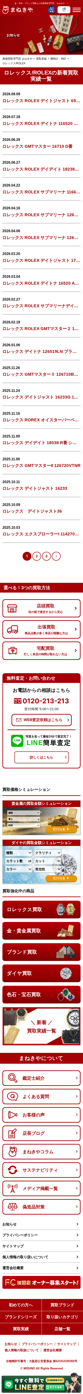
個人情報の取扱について (22, 1350)
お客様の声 (34, 1114)
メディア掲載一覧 (40, 1188)
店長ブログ (34, 1133)
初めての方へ (21, 1305)
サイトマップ (13, 1246)
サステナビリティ (40, 1170)
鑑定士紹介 (34, 1078)
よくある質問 (36, 1096)
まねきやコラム (38, 1151)
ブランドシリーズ (21, 1317)
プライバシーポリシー (20, 1235)
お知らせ (9, 1224)
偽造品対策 (34, 1206)
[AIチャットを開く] (51, 10)
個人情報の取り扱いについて (25, 1257)
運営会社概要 (13, 1268)
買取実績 (21, 1329)
